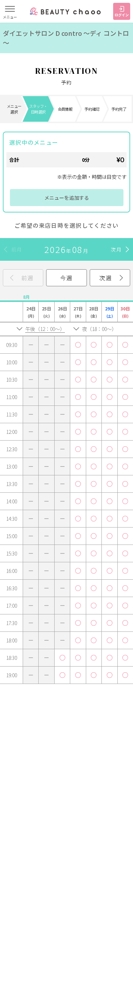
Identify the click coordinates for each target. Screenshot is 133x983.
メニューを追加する (66, 197)
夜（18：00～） (99, 328)
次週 (105, 278)
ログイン (122, 14)
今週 (66, 278)
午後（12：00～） (45, 328)
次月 (116, 249)
